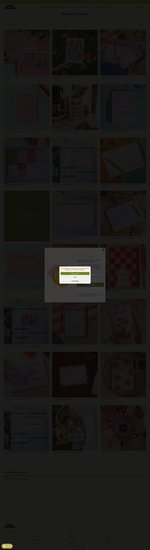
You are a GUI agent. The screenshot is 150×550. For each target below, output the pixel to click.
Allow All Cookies (75, 273)
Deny (75, 277)
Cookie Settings (75, 281)
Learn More (82, 269)
